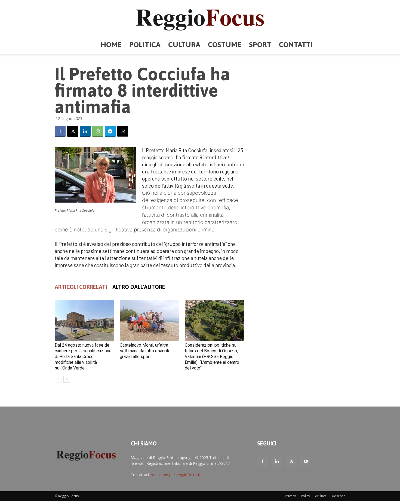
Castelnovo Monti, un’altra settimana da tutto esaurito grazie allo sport (145, 351)
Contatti (296, 44)
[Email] (122, 131)
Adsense (338, 496)
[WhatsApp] (97, 131)
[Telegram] (110, 131)
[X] (72, 131)
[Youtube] (305, 461)
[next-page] (66, 379)
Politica (145, 44)
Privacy (290, 496)
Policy (305, 496)
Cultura (184, 44)
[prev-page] (58, 379)
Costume (224, 44)
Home (111, 44)
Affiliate (321, 496)
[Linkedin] (85, 131)
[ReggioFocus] (200, 18)
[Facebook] (60, 131)
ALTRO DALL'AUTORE (138, 287)
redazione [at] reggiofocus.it (175, 474)
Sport (260, 44)
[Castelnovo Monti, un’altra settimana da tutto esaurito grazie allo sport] (149, 320)
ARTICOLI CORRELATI (81, 287)
